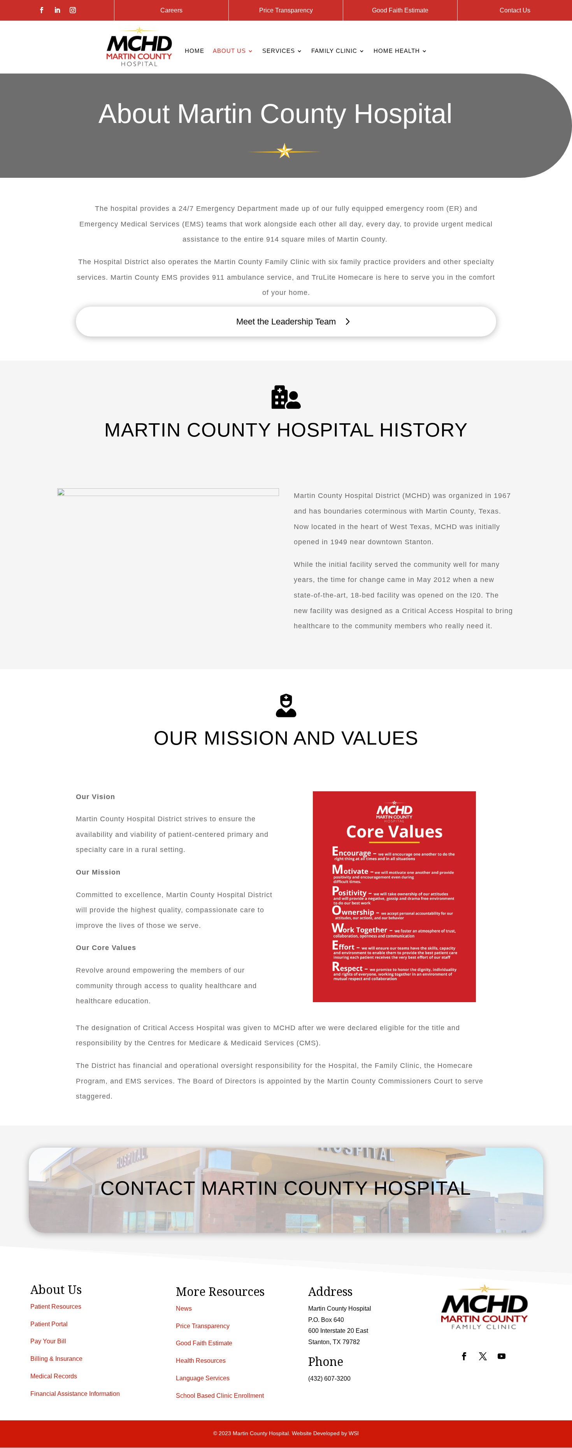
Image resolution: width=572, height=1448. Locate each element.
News (184, 1308)
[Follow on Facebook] (41, 10)
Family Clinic (334, 51)
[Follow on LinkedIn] (57, 10)
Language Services (203, 1378)
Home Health (397, 51)
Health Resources (201, 1360)
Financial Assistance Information (75, 1393)
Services (278, 51)
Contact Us (515, 10)
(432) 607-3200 (329, 1378)
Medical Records (53, 1376)
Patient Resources (55, 1306)
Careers (171, 10)
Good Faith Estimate (400, 10)
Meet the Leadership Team (286, 321)
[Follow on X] (483, 1356)
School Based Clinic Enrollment (220, 1395)
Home (194, 51)
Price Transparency (286, 10)
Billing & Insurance (56, 1358)
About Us (229, 51)
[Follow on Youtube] (501, 1356)
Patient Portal (49, 1324)
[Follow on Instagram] (73, 10)
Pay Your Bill (48, 1341)
